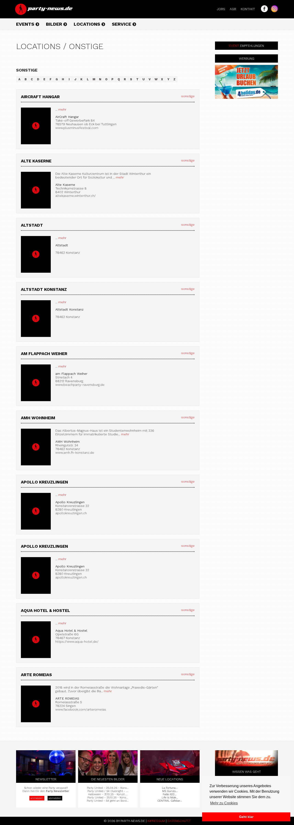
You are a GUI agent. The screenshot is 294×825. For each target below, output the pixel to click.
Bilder (54, 24)
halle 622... (170, 794)
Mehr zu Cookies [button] (224, 803)
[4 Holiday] (246, 82)
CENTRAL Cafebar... (169, 800)
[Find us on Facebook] (263, 11)
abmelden (55, 798)
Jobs (223, 9)
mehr (61, 109)
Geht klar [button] (246, 817)
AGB (235, 9)
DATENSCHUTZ (178, 821)
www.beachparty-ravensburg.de (80, 384)
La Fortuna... (170, 787)
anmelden (37, 798)
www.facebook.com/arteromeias (80, 709)
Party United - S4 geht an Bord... (108, 800)
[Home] (44, 14)
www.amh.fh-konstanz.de (74, 452)
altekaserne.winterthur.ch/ (75, 195)
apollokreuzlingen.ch (71, 513)
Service (122, 24)
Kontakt (250, 9)
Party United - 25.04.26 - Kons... (108, 787)
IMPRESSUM (156, 821)
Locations (88, 24)
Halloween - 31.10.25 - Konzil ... (107, 794)
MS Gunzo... (170, 791)
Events (26, 24)
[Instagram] (273, 11)
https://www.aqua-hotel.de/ (77, 641)
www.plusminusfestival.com (76, 128)
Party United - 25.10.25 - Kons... (108, 797)
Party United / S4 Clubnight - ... (108, 791)
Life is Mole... (170, 797)
